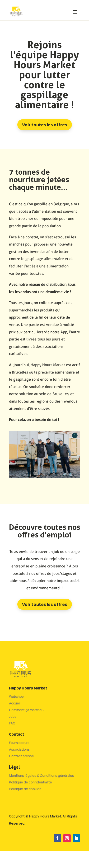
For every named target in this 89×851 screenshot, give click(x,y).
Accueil (14, 703)
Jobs (12, 716)
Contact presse (21, 756)
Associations (19, 749)
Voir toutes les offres (44, 125)
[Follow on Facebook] (57, 838)
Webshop (16, 696)
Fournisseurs (19, 742)
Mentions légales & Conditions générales (41, 775)
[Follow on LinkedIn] (76, 838)
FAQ (12, 723)
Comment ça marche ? (26, 710)
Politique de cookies (25, 789)
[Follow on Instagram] (67, 838)
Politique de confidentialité (30, 782)
